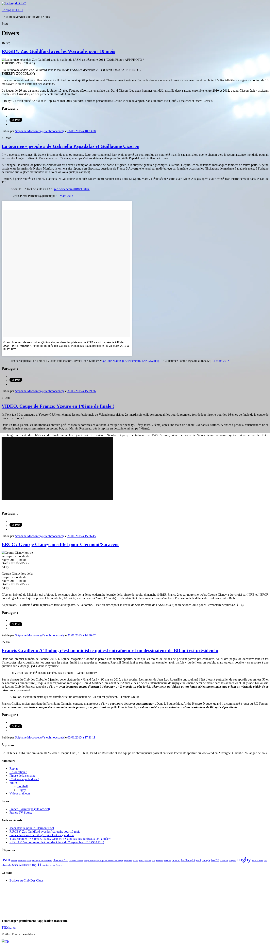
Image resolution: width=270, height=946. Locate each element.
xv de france (56, 865)
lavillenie (186, 860)
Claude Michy (45, 861)
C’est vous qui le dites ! (24, 779)
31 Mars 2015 (64, 195)
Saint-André (257, 861)
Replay (13, 768)
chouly (35, 861)
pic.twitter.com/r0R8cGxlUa (72, 189)
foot (153, 861)
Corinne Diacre (76, 861)
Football (22, 786)
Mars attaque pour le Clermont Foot (31, 828)
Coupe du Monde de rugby (110, 861)
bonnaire (22, 861)
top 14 (36, 865)
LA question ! (18, 772)
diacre (135, 861)
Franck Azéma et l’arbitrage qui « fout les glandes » (41, 835)
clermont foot (60, 860)
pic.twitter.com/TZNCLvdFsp (141, 360)
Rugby (21, 789)
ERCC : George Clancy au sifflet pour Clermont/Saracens (60, 544)
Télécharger (9, 927)
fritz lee (167, 861)
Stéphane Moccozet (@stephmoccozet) (39, 131)
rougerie (232, 861)
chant (28, 861)
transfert (45, 865)
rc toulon (224, 861)
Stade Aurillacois (21, 865)
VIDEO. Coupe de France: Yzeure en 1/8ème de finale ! (58, 406)
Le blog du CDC (12, 10)
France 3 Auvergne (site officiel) (29, 809)
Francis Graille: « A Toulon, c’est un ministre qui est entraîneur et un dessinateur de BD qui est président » (110, 650)
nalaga (206, 860)
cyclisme (128, 861)
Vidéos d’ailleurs (19, 793)
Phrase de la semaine (22, 775)
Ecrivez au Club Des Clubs (26, 880)
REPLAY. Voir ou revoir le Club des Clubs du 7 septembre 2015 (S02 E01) (56, 842)
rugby (244, 859)
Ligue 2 (196, 860)
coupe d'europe (91, 861)
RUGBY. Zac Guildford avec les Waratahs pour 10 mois (58, 51)
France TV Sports (20, 812)
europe (147, 861)
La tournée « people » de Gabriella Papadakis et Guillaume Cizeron (70, 146)
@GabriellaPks (111, 360)
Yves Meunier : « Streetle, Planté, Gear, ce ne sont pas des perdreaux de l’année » (60, 838)
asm (6, 860)
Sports (13, 782)
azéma (14, 861)
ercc (141, 860)
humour (176, 860)
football (159, 861)
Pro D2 (215, 860)
